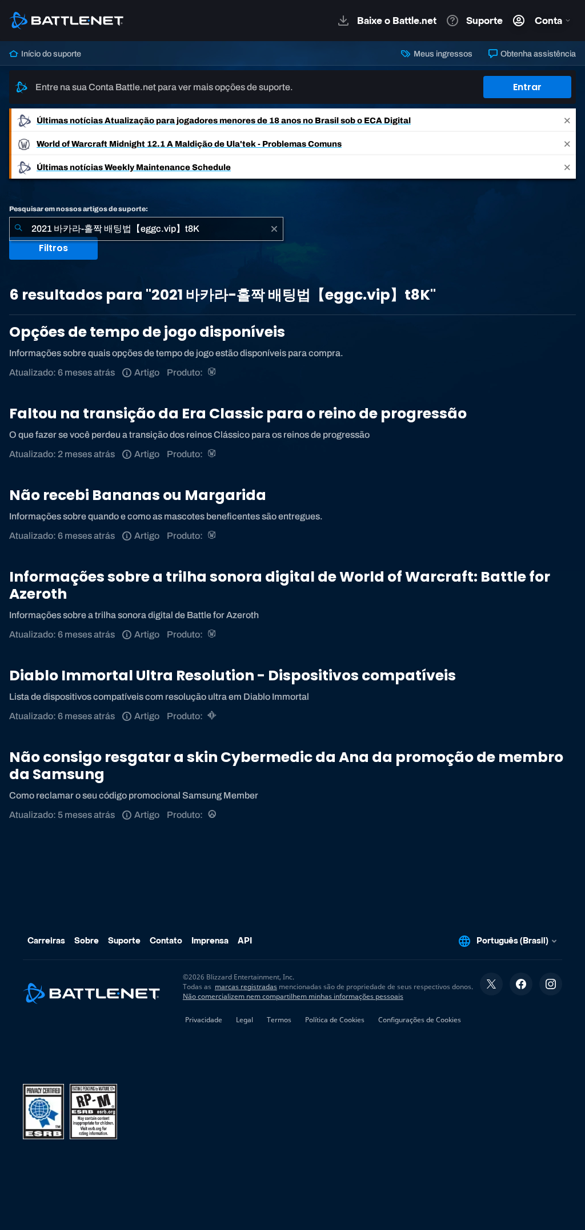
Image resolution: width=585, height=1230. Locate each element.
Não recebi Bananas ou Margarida (137, 495)
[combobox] (146, 229)
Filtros (53, 248)
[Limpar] (274, 229)
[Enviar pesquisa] (18, 229)
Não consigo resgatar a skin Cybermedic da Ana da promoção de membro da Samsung (286, 765)
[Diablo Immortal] (213, 716)
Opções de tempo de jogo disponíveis (147, 332)
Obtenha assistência (537, 53)
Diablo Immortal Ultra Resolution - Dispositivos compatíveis (232, 675)
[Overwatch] (213, 815)
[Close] (567, 120)
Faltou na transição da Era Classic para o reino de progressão (238, 414)
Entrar (527, 87)
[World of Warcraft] (213, 372)
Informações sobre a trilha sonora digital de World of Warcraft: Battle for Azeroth (279, 585)
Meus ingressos (442, 53)
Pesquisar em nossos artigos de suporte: (78, 209)
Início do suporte (50, 53)
